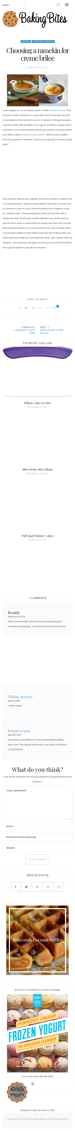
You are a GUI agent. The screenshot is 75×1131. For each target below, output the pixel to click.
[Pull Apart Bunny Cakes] (37, 507)
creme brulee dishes (33, 134)
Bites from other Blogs (37, 469)
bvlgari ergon (19, 730)
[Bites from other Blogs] (37, 441)
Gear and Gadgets (43, 41)
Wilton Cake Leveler (37, 403)
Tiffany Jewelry (20, 696)
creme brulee (57, 110)
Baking (25, 41)
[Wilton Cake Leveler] (37, 374)
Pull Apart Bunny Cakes (37, 536)
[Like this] (55, 307)
